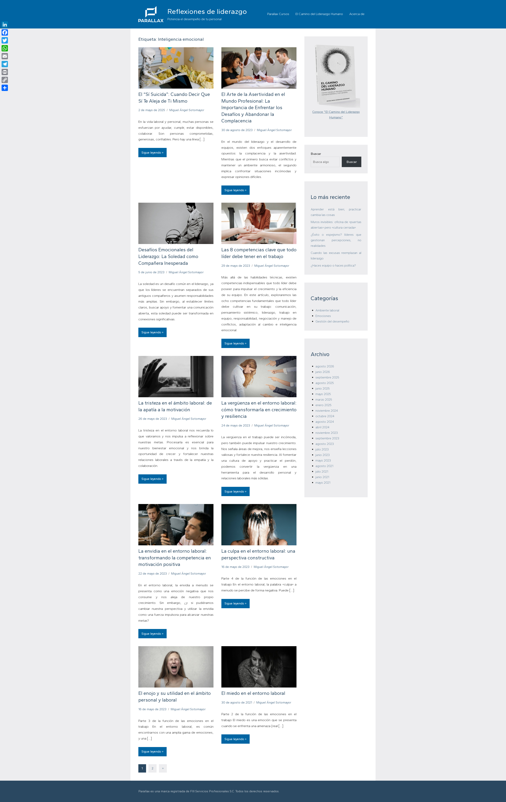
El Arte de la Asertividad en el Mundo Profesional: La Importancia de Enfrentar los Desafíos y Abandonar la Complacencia (253, 107)
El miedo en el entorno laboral (253, 693)
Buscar (316, 154)
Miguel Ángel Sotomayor (186, 110)
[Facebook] (5, 32)
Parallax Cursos (278, 14)
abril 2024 (322, 427)
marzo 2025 (323, 399)
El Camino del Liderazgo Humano (319, 14)
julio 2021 (321, 471)
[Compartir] (5, 88)
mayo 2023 (323, 460)
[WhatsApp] (5, 48)
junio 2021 (322, 477)
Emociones (323, 316)
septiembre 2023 (327, 438)
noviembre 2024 (326, 410)
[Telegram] (5, 64)
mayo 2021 (322, 482)
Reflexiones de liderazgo (207, 11)
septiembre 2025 (327, 377)
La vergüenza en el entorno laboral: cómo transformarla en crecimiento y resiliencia (258, 409)
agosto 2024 (324, 422)
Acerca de (356, 14)
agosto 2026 (324, 366)
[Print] (5, 72)
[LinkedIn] (5, 24)
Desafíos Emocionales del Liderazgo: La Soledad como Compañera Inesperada (168, 256)
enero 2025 (323, 405)
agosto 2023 (324, 444)
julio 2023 (322, 449)
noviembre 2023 (326, 433)
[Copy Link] (5, 80)
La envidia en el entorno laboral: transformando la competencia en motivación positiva (174, 557)
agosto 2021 (324, 466)
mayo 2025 (323, 394)
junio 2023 (322, 455)
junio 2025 (322, 388)
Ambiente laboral (327, 310)
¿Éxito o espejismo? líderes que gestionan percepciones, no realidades (336, 240)
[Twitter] (5, 40)
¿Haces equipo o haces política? (333, 265)
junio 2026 (322, 372)
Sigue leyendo (151, 152)
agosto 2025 (324, 383)
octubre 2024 (324, 416)
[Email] (5, 56)
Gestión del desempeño (332, 321)
